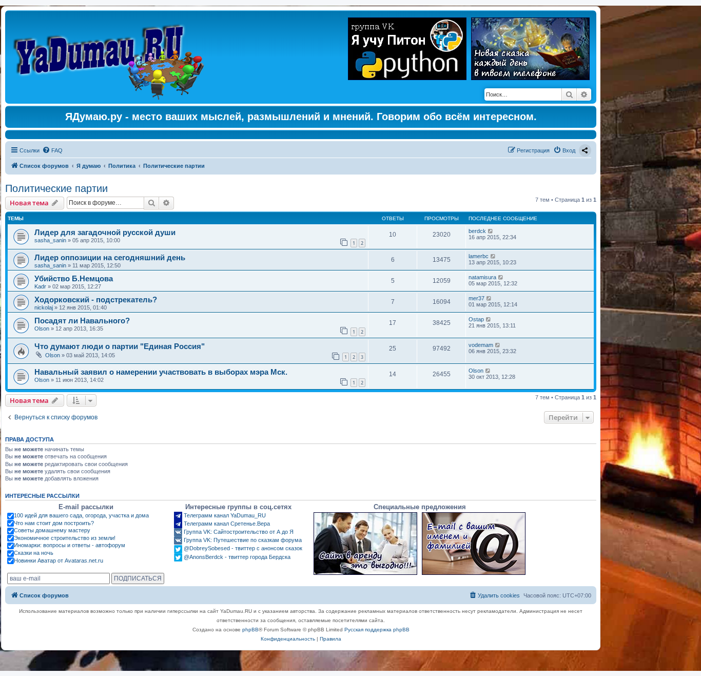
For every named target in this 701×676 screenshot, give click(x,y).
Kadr (40, 286)
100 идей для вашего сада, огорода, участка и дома (81, 515)
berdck (477, 231)
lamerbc (479, 256)
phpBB (250, 629)
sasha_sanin (50, 240)
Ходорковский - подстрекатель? (95, 299)
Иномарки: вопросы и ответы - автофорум (69, 545)
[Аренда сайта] (365, 543)
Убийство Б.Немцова (73, 278)
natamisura (482, 277)
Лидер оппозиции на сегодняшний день (109, 257)
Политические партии (56, 188)
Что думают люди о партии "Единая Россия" (119, 346)
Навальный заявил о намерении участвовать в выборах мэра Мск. (160, 372)
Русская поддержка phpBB (377, 629)
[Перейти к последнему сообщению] (491, 231)
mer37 (476, 298)
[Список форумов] (111, 57)
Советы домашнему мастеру (52, 530)
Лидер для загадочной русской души (105, 232)
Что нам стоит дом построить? (54, 523)
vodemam (481, 345)
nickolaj (43, 307)
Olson (41, 328)
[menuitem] (52, 150)
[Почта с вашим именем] (473, 543)
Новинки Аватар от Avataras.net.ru (58, 560)
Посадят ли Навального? (82, 320)
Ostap (476, 319)
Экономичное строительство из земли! (64, 538)
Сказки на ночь (33, 553)
